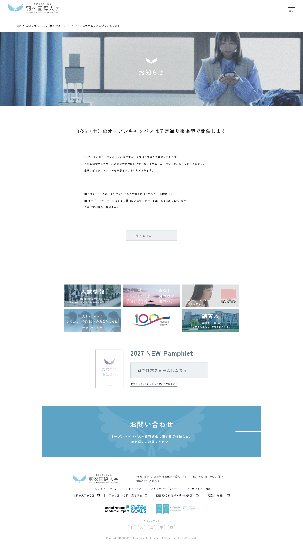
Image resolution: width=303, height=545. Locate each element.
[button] (291, 7)
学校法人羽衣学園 (84, 495)
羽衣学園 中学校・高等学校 (125, 495)
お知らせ (31, 25)
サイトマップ (133, 488)
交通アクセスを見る (148, 480)
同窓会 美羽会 (216, 495)
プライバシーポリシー (164, 488)
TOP (18, 25)
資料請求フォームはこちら (162, 370)
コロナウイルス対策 (199, 488)
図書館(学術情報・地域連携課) (175, 495)
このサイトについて (104, 488)
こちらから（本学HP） (159, 194)
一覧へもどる (142, 235)
